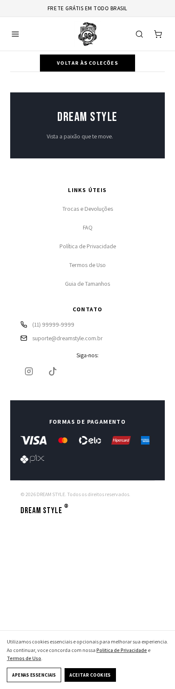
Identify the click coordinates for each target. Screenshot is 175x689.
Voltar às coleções (87, 63)
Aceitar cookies (90, 675)
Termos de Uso (87, 265)
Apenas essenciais (34, 675)
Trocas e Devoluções (87, 208)
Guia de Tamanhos (87, 283)
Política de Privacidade (87, 246)
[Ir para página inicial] (87, 34)
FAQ (88, 227)
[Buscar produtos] (139, 34)
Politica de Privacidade (121, 650)
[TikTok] (52, 371)
